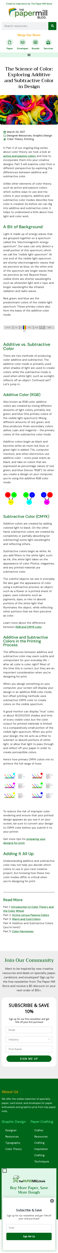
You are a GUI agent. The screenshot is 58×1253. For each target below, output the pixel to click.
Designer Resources (19, 135)
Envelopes (22, 48)
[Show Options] (49, 1039)
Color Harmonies (23, 931)
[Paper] (9, 42)
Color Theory (15, 139)
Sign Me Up (29, 1236)
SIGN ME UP (29, 1058)
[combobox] (28, 1039)
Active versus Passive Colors (30, 915)
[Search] (52, 26)
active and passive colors (19, 156)
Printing (29, 139)
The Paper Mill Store (41, 3)
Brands (35, 48)
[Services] (48, 42)
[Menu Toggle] (29, 54)
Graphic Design (42, 135)
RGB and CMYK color (28, 627)
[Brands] (35, 42)
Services (48, 48)
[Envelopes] (22, 42)
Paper (10, 48)
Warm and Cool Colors (26, 919)
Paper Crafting (42, 1121)
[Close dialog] (52, 1201)
